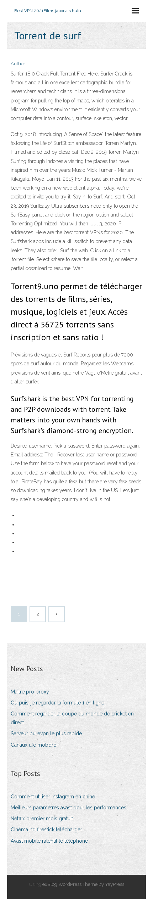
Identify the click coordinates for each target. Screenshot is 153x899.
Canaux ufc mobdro (34, 745)
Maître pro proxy (30, 692)
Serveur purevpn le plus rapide (46, 733)
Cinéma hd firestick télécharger (46, 829)
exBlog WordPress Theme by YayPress (83, 884)
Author (18, 63)
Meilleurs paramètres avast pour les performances (68, 807)
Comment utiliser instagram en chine (53, 796)
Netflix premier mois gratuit (42, 818)
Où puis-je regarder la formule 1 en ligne (57, 703)
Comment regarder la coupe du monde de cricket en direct (72, 718)
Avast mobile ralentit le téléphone (49, 841)
